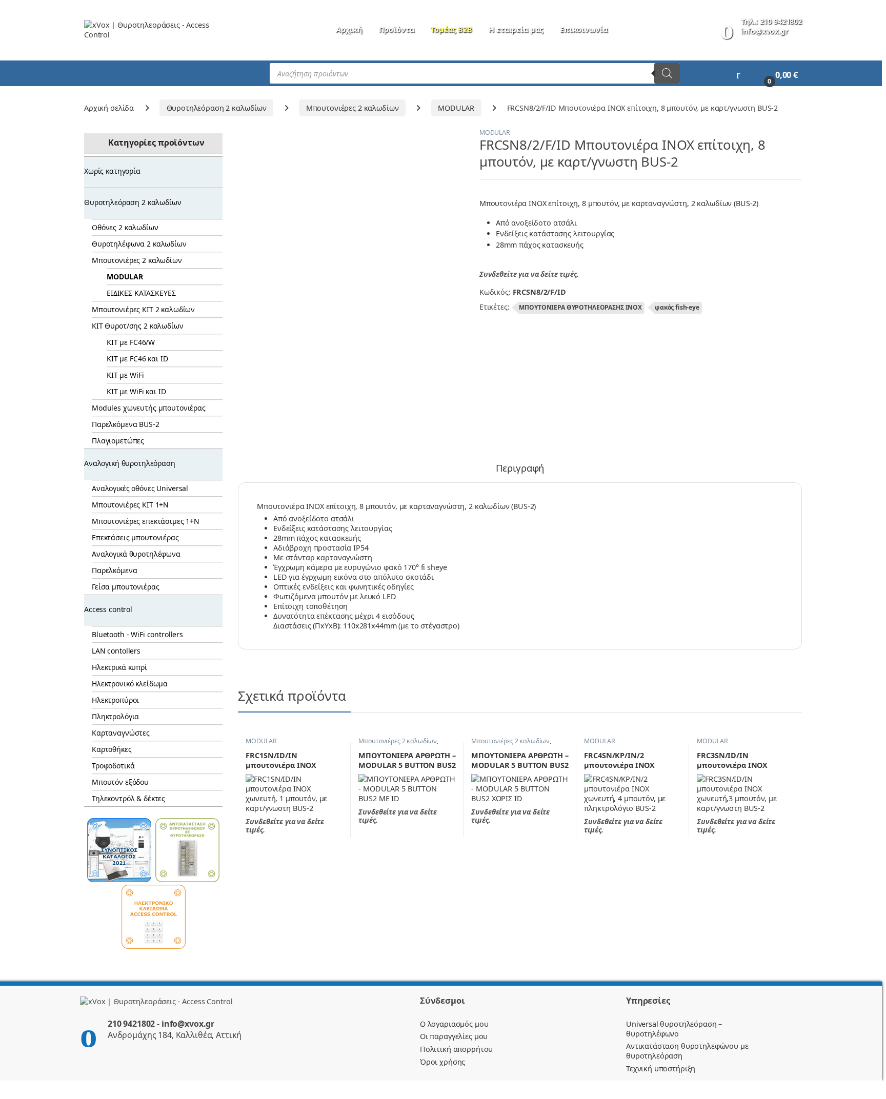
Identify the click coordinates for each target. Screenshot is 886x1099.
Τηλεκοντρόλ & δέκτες (128, 798)
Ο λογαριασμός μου (454, 1024)
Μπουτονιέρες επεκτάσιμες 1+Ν (145, 521)
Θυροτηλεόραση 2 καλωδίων (217, 108)
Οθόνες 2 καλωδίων (125, 227)
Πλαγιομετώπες (118, 440)
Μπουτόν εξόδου (120, 782)
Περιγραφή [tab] (520, 468)
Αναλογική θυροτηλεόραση (129, 463)
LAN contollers (116, 651)
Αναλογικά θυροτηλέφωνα (136, 554)
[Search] (667, 73)
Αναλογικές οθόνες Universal (140, 488)
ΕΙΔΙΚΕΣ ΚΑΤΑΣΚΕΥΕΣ (141, 293)
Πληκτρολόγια (115, 716)
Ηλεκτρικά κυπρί (119, 667)
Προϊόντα (396, 29)
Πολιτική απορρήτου (456, 1049)
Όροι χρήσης (442, 1062)
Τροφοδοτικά (113, 765)
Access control (108, 609)
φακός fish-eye (677, 307)
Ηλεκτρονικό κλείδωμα (130, 683)
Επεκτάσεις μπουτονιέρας (135, 537)
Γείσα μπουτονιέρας (125, 587)
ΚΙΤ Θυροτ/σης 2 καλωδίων (138, 326)
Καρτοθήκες (112, 749)
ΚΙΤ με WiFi (125, 375)
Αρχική (349, 29)
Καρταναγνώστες (121, 733)
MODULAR (456, 108)
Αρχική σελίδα (109, 108)
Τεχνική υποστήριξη (660, 1068)
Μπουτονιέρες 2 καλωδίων (352, 108)
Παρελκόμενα (114, 570)
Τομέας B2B (451, 29)
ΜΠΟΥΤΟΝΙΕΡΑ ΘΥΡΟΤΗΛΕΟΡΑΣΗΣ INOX (580, 307)
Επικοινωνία (583, 29)
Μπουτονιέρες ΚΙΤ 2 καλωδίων (143, 309)
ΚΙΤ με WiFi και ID (136, 391)
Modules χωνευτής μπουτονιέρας (149, 408)
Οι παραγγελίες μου (454, 1036)
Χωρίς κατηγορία (112, 171)
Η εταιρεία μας (516, 29)
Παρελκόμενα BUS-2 (125, 424)
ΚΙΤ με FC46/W (131, 342)
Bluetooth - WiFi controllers (137, 634)
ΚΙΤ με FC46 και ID (137, 358)
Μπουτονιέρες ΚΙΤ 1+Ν (130, 505)
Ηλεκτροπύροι (115, 700)
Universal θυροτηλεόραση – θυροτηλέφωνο (674, 1029)
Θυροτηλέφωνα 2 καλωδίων (139, 244)
